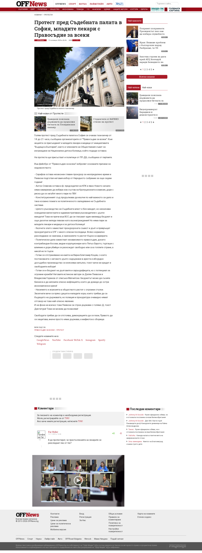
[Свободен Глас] (157, 10)
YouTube (56, 340)
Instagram (90, 340)
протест (60, 330)
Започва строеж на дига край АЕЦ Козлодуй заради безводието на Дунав (152, 60)
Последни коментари (145, 409)
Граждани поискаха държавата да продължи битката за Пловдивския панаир (61, 123)
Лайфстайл (97, 4)
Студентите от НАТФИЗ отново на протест (106, 120)
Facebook (68, 340)
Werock (87, 539)
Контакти (54, 514)
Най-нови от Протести (50, 113)
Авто (109, 4)
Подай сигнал (116, 539)
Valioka (131, 435)
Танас (131, 429)
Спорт (72, 4)
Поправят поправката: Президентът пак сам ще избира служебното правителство (152, 32)
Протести (48, 15)
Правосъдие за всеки (44, 330)
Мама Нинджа (100, 539)
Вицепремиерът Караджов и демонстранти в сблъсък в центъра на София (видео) (151, 115)
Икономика (68, 9)
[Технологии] (119, 4)
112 (88, 9)
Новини (38, 15)
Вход (81, 514)
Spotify (101, 340)
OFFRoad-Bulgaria (73, 539)
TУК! (67, 418)
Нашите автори (120, 9)
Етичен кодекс (144, 517)
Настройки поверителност (116, 530)
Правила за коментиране (115, 518)
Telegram (41, 344)
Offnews (60, 4)
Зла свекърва (135, 441)
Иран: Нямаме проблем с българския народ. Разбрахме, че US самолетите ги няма (152, 46)
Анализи (96, 9)
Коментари (46, 408)
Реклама (54, 517)
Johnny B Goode (136, 415)
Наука (83, 4)
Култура (134, 9)
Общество (55, 9)
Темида (80, 9)
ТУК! (80, 421)
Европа (144, 9)
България (23, 9)
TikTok (77, 340)
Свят (33, 9)
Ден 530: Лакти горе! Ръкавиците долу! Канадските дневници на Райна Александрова (146, 423)
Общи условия (115, 514)
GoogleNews (42, 340)
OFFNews (40, 40)
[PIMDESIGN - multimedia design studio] (176, 547)
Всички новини (147, 76)
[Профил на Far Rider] (41, 437)
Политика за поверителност (116, 524)
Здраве (107, 9)
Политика (42, 9)
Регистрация (85, 517)
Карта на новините (146, 514)
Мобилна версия (58, 529)
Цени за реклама (58, 520)
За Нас (82, 520)
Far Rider (53, 431)
